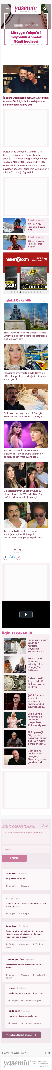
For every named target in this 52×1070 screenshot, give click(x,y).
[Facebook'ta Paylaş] (5, 557)
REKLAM (5, 1053)
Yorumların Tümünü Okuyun (19, 1035)
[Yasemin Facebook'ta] (45, 1053)
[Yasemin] (26, 9)
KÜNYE (24, 1053)
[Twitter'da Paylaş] (12, 557)
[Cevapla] (23, 886)
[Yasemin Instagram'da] (50, 1053)
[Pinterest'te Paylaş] (18, 557)
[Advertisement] (26, 196)
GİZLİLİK (15, 1053)
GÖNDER (14, 858)
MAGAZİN (18, 25)
